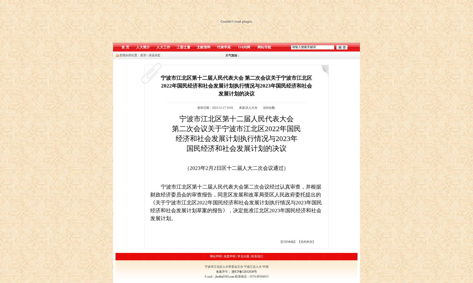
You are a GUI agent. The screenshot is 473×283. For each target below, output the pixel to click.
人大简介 (143, 47)
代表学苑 (224, 47)
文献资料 (204, 47)
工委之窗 (183, 47)
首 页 (125, 47)
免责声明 (230, 256)
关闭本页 (306, 242)
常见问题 (243, 256)
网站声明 (216, 256)
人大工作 (163, 47)
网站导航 (264, 47)
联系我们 (257, 256)
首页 (143, 55)
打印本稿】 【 (291, 242)
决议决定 (154, 55)
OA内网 (244, 47)
